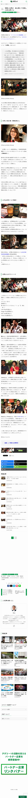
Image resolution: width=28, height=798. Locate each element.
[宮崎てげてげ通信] (14, 1)
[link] (14, 626)
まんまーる (13, 576)
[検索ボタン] (26, 1)
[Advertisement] (14, 556)
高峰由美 (21, 576)
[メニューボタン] (1, 1)
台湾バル (21, 577)
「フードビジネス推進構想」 (17, 35)
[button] (8, 586)
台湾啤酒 (8, 576)
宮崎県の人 (4, 12)
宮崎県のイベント (10, 12)
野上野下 (4, 576)
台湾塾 (17, 576)
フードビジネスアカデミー (14, 577)
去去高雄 (3, 579)
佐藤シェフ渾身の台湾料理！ (11, 443)
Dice (14, 613)
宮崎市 (15, 12)
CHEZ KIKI (20, 416)
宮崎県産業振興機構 (5, 577)
